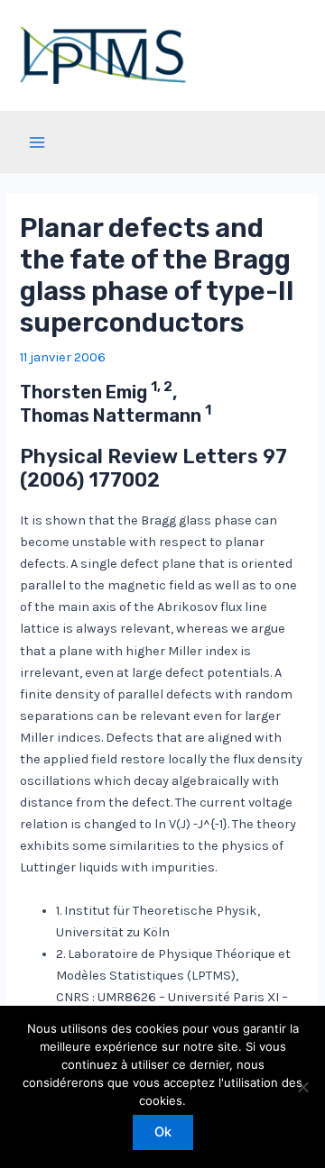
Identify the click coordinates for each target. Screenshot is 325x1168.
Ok (163, 1132)
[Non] (302, 1087)
